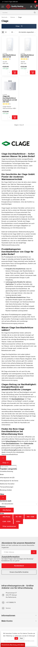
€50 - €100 (30, 517)
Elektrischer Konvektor (7, 484)
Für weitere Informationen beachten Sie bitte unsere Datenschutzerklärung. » (19, 642)
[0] (35, 7)
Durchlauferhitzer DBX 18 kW (27, 56)
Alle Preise (6, 517)
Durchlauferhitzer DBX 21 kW (9, 56)
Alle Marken (7, 510)
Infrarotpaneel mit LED (7, 478)
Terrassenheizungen (6, 487)
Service (8, 608)
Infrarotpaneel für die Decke (9, 481)
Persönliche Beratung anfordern (13, 645)
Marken (12, 17)
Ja (16, 638)
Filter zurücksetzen (9, 526)
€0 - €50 (18, 517)
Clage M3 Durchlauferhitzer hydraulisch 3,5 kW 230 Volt (10, 99)
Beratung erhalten (6, 490)
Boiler (2, 474)
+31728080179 (11, 602)
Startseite (4, 17)
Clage (20, 17)
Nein (21, 638)
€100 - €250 (7, 521)
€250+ (18, 521)
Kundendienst (19, 566)
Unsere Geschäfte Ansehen (19, 572)
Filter (18, 26)
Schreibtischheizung (6, 471)
